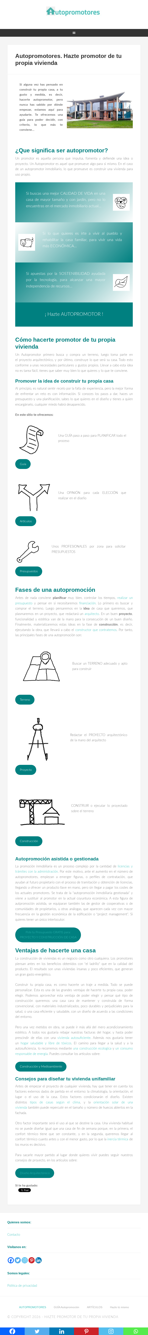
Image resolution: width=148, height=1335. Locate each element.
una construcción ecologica (92, 1048)
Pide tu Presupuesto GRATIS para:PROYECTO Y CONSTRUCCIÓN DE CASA (48, 935)
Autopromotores (73, 11)
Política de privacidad (22, 1285)
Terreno (25, 699)
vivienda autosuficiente (74, 1037)
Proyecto (26, 769)
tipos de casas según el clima (55, 1102)
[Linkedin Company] (38, 1260)
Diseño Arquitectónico (35, 1173)
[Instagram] (25, 1260)
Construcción (29, 841)
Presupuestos (29, 571)
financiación (87, 603)
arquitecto (92, 614)
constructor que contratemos (96, 630)
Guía (23, 464)
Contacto (13, 1234)
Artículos (26, 521)
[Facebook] (11, 1260)
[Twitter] (18, 1260)
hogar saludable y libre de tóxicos (46, 1043)
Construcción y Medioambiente (41, 1066)
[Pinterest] (32, 1260)
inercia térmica (117, 1139)
